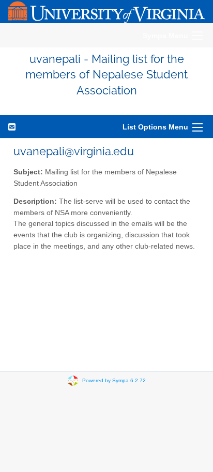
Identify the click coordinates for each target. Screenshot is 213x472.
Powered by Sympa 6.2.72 (114, 380)
